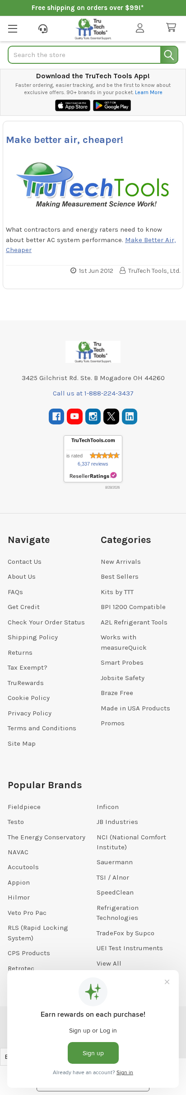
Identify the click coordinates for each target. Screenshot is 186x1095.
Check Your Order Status (46, 622)
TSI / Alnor (113, 877)
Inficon (108, 807)
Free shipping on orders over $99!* (88, 8)
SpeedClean (115, 892)
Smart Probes (122, 662)
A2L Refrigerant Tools (134, 622)
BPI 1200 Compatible (133, 607)
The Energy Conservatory (46, 837)
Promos (113, 723)
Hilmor (19, 897)
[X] (111, 416)
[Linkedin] (130, 416)
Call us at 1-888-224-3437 (93, 393)
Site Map (22, 743)
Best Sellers (120, 576)
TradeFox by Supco (125, 933)
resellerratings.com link (93, 476)
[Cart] (173, 28)
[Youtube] (75, 416)
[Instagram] (93, 416)
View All (109, 963)
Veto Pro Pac (27, 913)
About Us (22, 576)
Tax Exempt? (27, 667)
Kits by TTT (117, 592)
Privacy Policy (29, 713)
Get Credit (24, 607)
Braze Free (117, 693)
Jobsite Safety (122, 678)
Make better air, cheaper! (64, 140)
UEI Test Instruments (130, 948)
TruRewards (26, 683)
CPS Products (29, 953)
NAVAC (18, 852)
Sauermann (115, 862)
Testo (16, 822)
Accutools (23, 867)
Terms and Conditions (42, 728)
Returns (20, 652)
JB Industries (117, 822)
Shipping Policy (33, 637)
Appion (19, 882)
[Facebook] (57, 416)
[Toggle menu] (12, 28)
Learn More (149, 92)
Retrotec (21, 968)
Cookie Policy (29, 698)
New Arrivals (121, 561)
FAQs (15, 592)
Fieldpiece (24, 807)
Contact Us (25, 561)
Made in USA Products (135, 708)
